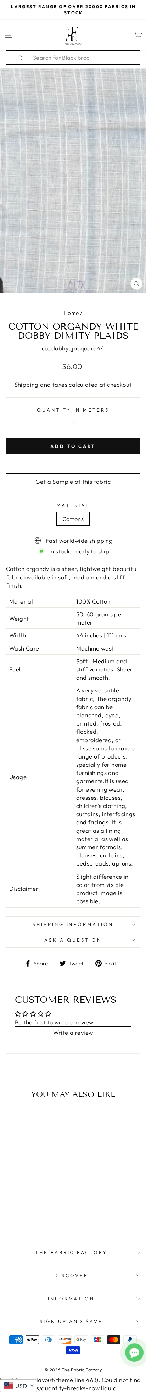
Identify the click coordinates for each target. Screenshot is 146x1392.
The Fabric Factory (71, 1252)
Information (71, 1298)
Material (73, 505)
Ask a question (73, 940)
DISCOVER (71, 1275)
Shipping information (73, 924)
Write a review (73, 1032)
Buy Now (31, 1215)
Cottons (73, 519)
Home (71, 313)
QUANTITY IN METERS (73, 410)
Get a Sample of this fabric (73, 481)
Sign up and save (71, 1321)
